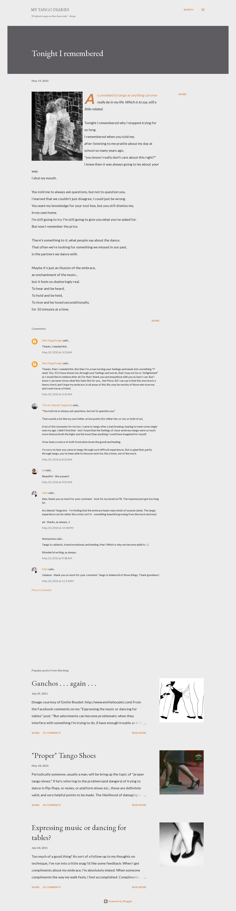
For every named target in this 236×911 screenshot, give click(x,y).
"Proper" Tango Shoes (64, 755)
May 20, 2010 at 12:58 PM (58, 527)
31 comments (52, 732)
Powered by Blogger (120, 901)
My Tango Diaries (50, 9)
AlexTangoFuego (52, 340)
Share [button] (182, 94)
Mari (45, 492)
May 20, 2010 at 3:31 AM (57, 394)
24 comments (52, 804)
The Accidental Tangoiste (57, 405)
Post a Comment (41, 590)
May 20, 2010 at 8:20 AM (57, 459)
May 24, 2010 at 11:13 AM (58, 581)
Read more (139, 732)
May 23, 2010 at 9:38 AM (57, 558)
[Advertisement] (90, 626)
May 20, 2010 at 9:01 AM (57, 482)
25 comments (52, 887)
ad (43, 470)
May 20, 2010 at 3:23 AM (57, 352)
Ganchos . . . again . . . (64, 683)
